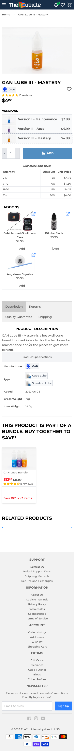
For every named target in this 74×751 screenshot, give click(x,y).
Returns (35, 306)
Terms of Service (37, 618)
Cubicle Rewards (37, 599)
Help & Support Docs (37, 571)
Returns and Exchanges (37, 580)
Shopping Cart (37, 646)
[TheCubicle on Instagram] (36, 719)
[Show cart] (69, 4)
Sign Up (63, 705)
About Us (37, 594)
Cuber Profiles (37, 679)
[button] (10, 95)
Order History (37, 632)
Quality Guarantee (18, 317)
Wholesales (37, 609)
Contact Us (37, 566)
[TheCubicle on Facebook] (29, 719)
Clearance (37, 665)
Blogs (37, 674)
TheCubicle (28, 729)
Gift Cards (37, 660)
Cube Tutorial (37, 669)
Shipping (45, 317)
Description (14, 306)
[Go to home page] (25, 4)
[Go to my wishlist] (62, 4)
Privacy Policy (37, 604)
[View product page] (33, 214)
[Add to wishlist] (69, 89)
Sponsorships (37, 613)
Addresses (37, 637)
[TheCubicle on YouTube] (43, 719)
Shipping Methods (37, 576)
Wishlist (37, 641)
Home (6, 14)
